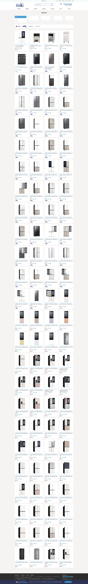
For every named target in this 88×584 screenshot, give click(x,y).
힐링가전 (35, 8)
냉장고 (28, 17)
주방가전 (18, 8)
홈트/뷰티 (44, 8)
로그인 (57, 0)
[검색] (52, 5)
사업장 (69, 8)
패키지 (61, 8)
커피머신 (16, 21)
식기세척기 (64, 19)
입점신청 (27, 575)
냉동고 (40, 17)
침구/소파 (52, 8)
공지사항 (66, 0)
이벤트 (72, 0)
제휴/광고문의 (32, 575)
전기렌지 (40, 19)
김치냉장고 (52, 17)
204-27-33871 (31, 576)
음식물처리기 (53, 19)
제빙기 (28, 19)
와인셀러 (63, 17)
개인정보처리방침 (17, 575)
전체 (16, 17)
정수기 (16, 19)
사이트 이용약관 (23, 575)
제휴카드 (70, 0)
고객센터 (63, 0)
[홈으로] (19, 5)
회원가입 (60, 0)
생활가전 (27, 8)
